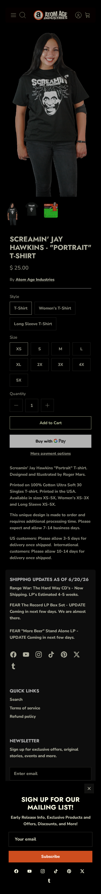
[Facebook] (16, 871)
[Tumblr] (49, 880)
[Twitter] (82, 871)
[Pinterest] (69, 871)
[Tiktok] (56, 871)
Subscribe (50, 856)
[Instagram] (42, 871)
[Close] (89, 788)
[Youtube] (29, 871)
